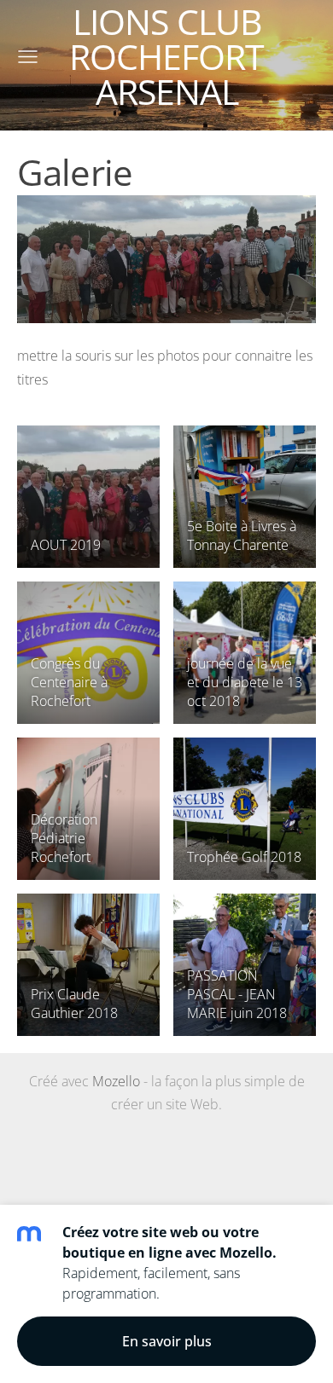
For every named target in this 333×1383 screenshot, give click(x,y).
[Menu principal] (27, 56)
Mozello (116, 1081)
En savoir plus (167, 1341)
